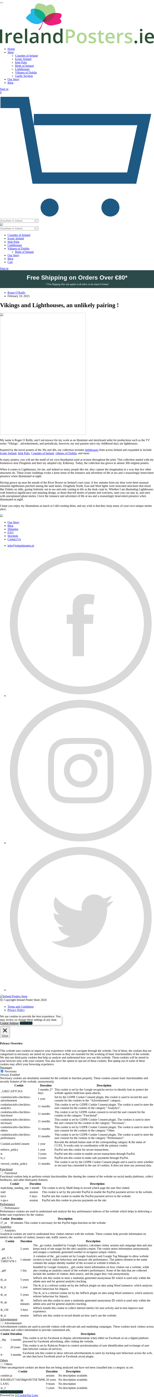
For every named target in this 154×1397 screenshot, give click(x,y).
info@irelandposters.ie (21, 545)
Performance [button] (7, 1204)
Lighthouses (22, 69)
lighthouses (91, 449)
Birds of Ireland (24, 65)
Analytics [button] (5, 1226)
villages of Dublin (66, 453)
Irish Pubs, (24, 453)
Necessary (11, 1071)
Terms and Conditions (21, 1006)
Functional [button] (6, 1169)
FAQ (11, 532)
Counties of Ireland (26, 55)
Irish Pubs (21, 62)
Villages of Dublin (26, 72)
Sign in (4, 89)
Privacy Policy (16, 1010)
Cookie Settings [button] (9, 1023)
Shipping (13, 529)
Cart (10, 262)
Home (11, 48)
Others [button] (4, 1360)
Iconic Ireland (23, 59)
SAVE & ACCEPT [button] (11, 1391)
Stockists (13, 535)
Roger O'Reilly (17, 292)
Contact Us (14, 539)
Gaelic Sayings (24, 75)
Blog (10, 82)
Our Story (13, 79)
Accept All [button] (26, 1023)
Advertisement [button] (8, 1319)
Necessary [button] (6, 1067)
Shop (11, 52)
